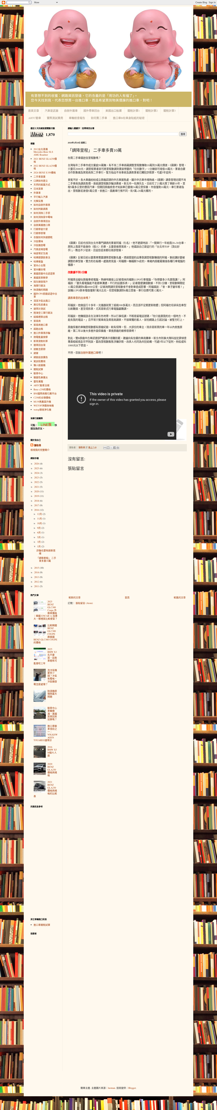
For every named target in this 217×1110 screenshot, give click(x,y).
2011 (37, 586)
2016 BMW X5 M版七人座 (52, 751)
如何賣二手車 (99, 118)
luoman (111, 1087)
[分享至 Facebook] (114, 447)
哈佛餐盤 (38, 261)
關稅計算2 (151, 110)
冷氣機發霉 (39, 245)
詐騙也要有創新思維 (45, 552)
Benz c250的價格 (42, 389)
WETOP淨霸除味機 (44, 405)
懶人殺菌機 (39, 365)
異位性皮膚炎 (41, 304)
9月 (39, 527)
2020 (37, 491)
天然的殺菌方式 (42, 184)
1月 (39, 546)
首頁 (127, 597)
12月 (40, 514)
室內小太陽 (39, 265)
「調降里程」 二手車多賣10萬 (46, 559)
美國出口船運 (113, 110)
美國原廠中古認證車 (44, 273)
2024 (37, 472)
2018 (37, 500)
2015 (37, 567)
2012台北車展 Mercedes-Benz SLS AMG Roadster (43, 151)
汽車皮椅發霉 (41, 249)
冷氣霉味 (38, 241)
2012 (37, 581)
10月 (40, 523)
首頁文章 (33, 110)
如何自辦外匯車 (42, 204)
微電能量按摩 (41, 337)
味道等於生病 (41, 253)
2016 (37, 509)
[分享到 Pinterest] (118, 447)
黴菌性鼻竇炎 (41, 377)
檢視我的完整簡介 (40, 449)
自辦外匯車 (71, 110)
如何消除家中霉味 (43, 217)
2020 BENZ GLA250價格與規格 (52, 769)
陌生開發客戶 (41, 281)
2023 (37, 477)
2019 (37, 496)
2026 (37, 463)
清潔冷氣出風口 (42, 300)
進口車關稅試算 (42, 924)
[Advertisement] (96, 216)
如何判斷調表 (41, 208)
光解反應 (38, 200)
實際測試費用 (55, 118)
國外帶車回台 (91, 110)
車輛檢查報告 (77, 118)
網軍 (36, 353)
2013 (37, 577)
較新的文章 (75, 597)
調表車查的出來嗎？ (79, 298)
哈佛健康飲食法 (42, 257)
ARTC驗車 (34, 118)
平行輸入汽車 (41, 196)
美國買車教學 (41, 277)
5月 (39, 537)
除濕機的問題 (41, 289)
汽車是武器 (51, 110)
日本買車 (38, 188)
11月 (40, 518)
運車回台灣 (39, 345)
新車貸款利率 (41, 341)
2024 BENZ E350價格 (45, 172)
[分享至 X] (111, 447)
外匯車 (37, 192)
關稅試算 (38, 369)
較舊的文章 (180, 597)
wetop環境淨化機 (42, 409)
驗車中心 (38, 373)
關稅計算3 (169, 110)
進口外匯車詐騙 (42, 332)
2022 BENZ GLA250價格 (45, 167)
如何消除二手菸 (42, 212)
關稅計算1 (133, 110)
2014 (37, 572)
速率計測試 (39, 308)
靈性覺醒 (38, 381)
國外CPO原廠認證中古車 (45, 295)
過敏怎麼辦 (39, 349)
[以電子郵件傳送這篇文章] (105, 447)
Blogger (132, 1087)
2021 (37, 486)
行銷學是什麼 (41, 229)
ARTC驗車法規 (41, 385)
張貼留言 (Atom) (84, 603)
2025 (37, 468)
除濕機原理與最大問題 (52, 693)
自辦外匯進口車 (89, 352)
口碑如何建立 (41, 180)
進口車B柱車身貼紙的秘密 (129, 118)
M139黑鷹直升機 (42, 401)
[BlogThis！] (108, 447)
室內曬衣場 (39, 269)
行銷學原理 (39, 233)
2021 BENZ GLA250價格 (45, 160)
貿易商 (37, 320)
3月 (39, 541)
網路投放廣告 (41, 357)
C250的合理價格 (42, 397)
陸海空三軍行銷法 (43, 312)
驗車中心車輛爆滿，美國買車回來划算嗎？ (52, 713)
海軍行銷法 (39, 285)
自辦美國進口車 (42, 225)
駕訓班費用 (39, 361)
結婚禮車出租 (41, 316)
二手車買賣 (39, 176)
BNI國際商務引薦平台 (45, 393)
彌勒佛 (37, 445)
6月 (39, 532)
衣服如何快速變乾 (43, 237)
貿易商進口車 (41, 324)
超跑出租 (38, 328)
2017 (37, 505)
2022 (37, 482)
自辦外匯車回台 (42, 221)
